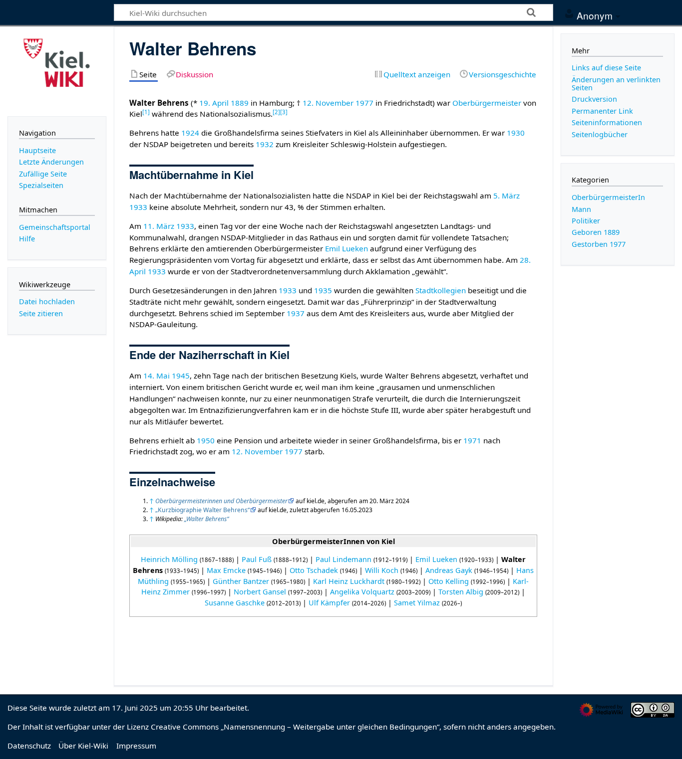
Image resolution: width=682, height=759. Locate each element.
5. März (506, 195)
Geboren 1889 (596, 232)
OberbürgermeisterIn (608, 197)
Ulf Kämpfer (329, 602)
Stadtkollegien (440, 290)
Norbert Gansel (260, 591)
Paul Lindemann (343, 559)
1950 (206, 440)
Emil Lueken (346, 248)
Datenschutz (29, 746)
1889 (240, 103)
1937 (296, 313)
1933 (138, 207)
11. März (158, 226)
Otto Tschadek (314, 570)
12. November (328, 103)
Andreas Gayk (448, 570)
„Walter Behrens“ (206, 519)
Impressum (136, 746)
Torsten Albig (460, 591)
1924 (190, 133)
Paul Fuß (257, 559)
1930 (516, 133)
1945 (181, 375)
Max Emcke (226, 570)
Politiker (586, 220)
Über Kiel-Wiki (83, 746)
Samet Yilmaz (417, 602)
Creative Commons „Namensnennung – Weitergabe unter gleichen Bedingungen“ (295, 727)
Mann (581, 209)
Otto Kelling (448, 581)
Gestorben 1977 (599, 244)
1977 (364, 103)
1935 (323, 290)
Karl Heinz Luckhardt (348, 581)
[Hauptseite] (56, 70)
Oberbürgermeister (486, 103)
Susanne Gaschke (235, 602)
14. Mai (156, 375)
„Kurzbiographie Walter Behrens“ (202, 510)
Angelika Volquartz (362, 591)
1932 (265, 144)
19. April (214, 103)
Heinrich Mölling (169, 559)
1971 (472, 440)
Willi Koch (381, 570)
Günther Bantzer (241, 581)
